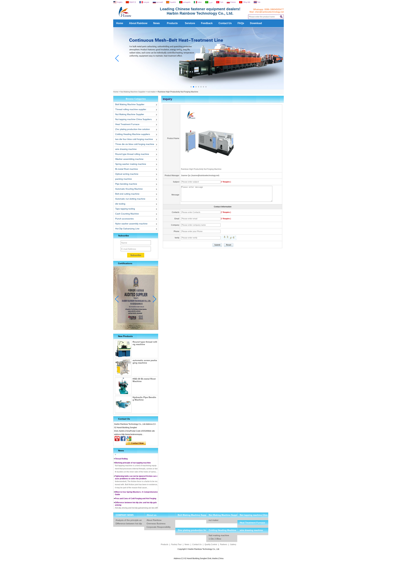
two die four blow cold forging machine (134, 139)
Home (119, 23)
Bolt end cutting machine (127, 194)
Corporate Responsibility (159, 527)
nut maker (151, 92)
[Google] (128, 438)
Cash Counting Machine (127, 213)
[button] (191, 86)
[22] (198, 89)
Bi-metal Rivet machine (126, 169)
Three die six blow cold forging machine (134, 144)
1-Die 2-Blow (215, 538)
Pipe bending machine (126, 184)
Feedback (207, 23)
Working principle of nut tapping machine (133, 458)
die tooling (120, 204)
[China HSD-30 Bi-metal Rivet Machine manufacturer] (123, 386)
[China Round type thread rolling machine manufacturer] (123, 349)
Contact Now (136, 443)
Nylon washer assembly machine (131, 223)
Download (256, 23)
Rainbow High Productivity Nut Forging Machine (201, 169)
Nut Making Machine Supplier (132, 92)
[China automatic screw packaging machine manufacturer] (123, 367)
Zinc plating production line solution (132, 129)
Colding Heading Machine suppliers (132, 134)
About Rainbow (138, 23)
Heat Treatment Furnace (127, 124)
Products (172, 23)
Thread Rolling (121, 454)
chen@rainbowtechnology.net (269, 12)
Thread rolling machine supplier (130, 109)
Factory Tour (176, 544)
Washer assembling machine (129, 159)
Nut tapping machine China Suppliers (133, 119)
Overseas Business (156, 523)
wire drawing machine (126, 149)
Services (190, 23)
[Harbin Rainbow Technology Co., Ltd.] (136, 18)
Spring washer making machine (130, 164)
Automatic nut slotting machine (130, 199)
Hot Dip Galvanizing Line (127, 228)
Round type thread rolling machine (132, 154)
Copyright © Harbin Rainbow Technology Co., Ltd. (199, 549)
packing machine (123, 179)
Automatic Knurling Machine (129, 189)
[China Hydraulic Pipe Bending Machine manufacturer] (123, 404)
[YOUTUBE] (117, 438)
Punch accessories (124, 218)
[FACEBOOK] (122, 438)
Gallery (233, 544)
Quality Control (211, 544)
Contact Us (225, 23)
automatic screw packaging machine (145, 361)
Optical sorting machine (126, 174)
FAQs (241, 23)
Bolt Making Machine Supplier (129, 104)
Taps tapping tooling (125, 208)
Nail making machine (219, 535)
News (156, 23)
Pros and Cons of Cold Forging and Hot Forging (135, 494)
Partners (223, 544)
